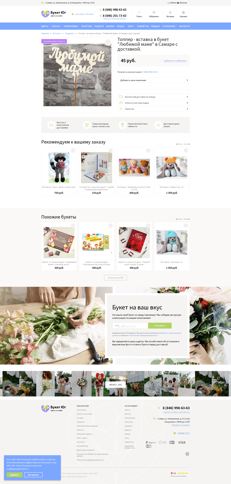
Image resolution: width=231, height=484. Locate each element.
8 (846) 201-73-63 (114, 15)
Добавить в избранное (175, 60)
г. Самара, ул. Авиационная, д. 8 (58, 2)
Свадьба (155, 26)
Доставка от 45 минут (85, 14)
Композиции (70, 26)
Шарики (110, 26)
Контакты (184, 26)
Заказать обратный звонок (114, 18)
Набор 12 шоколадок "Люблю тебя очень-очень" (134, 263)
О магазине (81, 410)
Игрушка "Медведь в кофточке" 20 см (134, 188)
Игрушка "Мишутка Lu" (172, 187)
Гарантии (129, 109)
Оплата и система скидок (137, 102)
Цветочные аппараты (85, 450)
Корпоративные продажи (87, 426)
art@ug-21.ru (184, 433)
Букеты (56, 26)
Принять (14, 474)
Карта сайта (82, 438)
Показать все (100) (115, 277)
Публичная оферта (85, 434)
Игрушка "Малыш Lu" (172, 262)
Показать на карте (181, 425)
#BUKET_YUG (115, 384)
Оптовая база (82, 446)
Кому (130, 26)
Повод (120, 26)
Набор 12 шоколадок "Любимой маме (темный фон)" (59, 263)
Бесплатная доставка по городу (140, 96)
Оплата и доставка (85, 414)
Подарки (99, 26)
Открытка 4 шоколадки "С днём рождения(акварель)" (97, 188)
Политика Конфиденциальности (90, 460)
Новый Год (143, 26)
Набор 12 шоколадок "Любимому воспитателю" (96, 263)
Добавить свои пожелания (133, 80)
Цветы (44, 26)
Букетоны (86, 26)
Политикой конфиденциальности (143, 335)
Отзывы (80, 418)
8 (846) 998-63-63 (114, 9)
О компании (168, 26)
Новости (80, 430)
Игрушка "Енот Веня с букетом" (59, 187)
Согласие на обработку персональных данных (92, 455)
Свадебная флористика (130, 447)
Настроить (33, 474)
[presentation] (179, 144)
